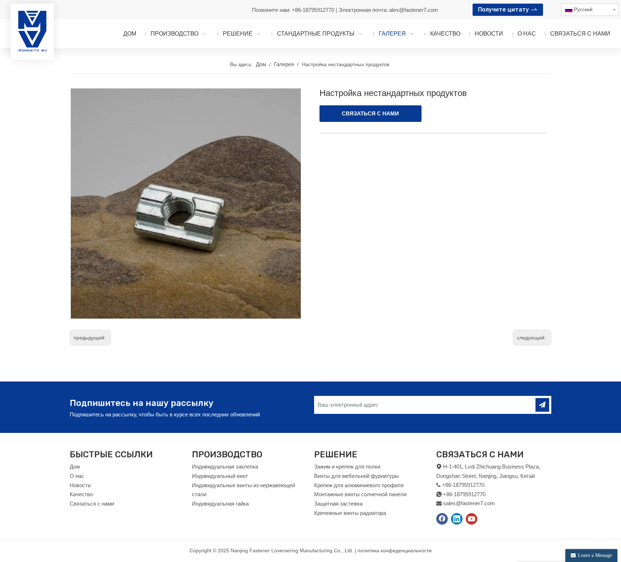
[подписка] (542, 405)
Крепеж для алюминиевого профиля (359, 485)
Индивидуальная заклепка (225, 466)
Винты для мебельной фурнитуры (356, 476)
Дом (75, 466)
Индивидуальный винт (220, 476)
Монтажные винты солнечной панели (360, 494)
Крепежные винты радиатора (350, 513)
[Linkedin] (457, 519)
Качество (81, 494)
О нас (77, 476)
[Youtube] (471, 519)
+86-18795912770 (314, 10)
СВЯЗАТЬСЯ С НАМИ (370, 113)
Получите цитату (504, 9)
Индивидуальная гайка (220, 504)
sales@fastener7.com (469, 503)
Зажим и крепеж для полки (347, 466)
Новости (80, 485)
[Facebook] (442, 519)
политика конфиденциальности (395, 550)
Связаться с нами (92, 504)
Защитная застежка (338, 504)
